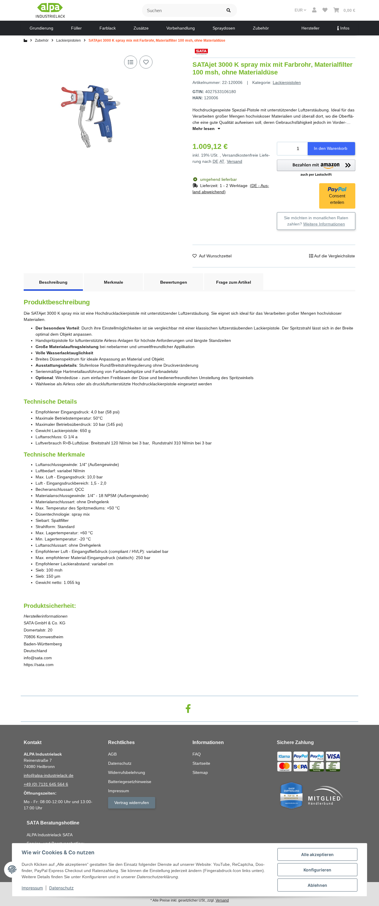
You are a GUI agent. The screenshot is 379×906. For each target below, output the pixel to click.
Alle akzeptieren (317, 854)
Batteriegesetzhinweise (129, 781)
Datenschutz (61, 887)
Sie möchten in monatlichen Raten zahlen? (316, 220)
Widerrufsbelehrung (126, 772)
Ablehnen (317, 885)
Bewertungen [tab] (173, 282)
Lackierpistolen (287, 82)
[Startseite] (25, 40)
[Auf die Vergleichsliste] (130, 62)
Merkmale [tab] (113, 282)
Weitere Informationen (324, 224)
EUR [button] (299, 10)
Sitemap (200, 772)
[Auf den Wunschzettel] (145, 62)
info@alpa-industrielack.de (48, 775)
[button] (314, 10)
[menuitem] (41, 28)
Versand (234, 161)
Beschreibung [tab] (53, 282)
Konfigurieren (317, 869)
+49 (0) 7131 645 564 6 (46, 784)
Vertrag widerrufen (131, 802)
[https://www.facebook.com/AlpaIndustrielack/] (188, 709)
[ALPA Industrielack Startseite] (50, 10)
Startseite (201, 763)
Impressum (32, 887)
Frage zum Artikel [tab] (233, 282)
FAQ (196, 754)
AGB (112, 754)
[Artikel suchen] (228, 10)
